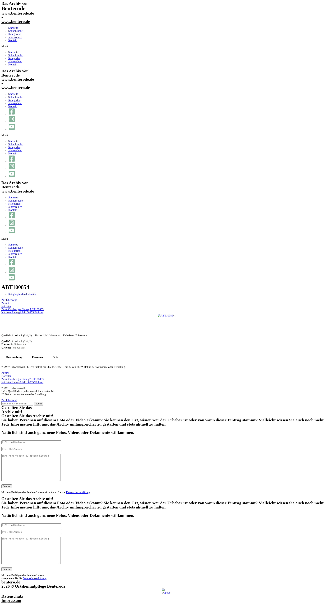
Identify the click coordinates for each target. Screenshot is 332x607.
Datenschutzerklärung (78, 492)
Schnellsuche (15, 30)
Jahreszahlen (15, 37)
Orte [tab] (55, 357)
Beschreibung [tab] (14, 357)
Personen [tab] (37, 357)
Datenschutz (12, 596)
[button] (166, 46)
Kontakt (12, 40)
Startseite (13, 27)
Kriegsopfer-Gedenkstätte (22, 294)
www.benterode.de (17, 13)
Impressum (11, 600)
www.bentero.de (15, 21)
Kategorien (14, 34)
